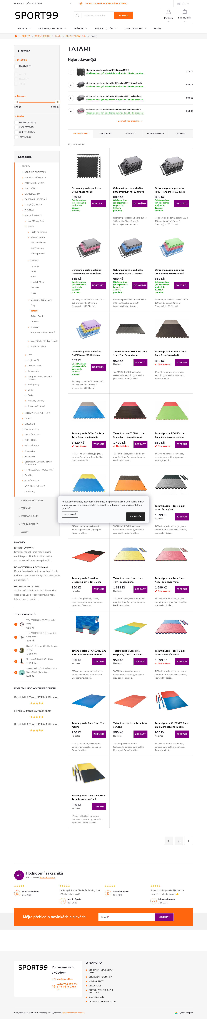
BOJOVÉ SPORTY (33, 215)
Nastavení (70, 514)
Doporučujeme (80, 134)
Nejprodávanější (155, 134)
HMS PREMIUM (27, 122)
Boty (33, 305)
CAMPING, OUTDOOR (32, 500)
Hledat (123, 15)
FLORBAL (29, 210)
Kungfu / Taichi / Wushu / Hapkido (40, 378)
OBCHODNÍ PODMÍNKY (100, 977)
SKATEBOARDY (32, 193)
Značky (24, 531)
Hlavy (33, 293)
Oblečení (35, 327)
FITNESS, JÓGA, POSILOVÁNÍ (39, 469)
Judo (30, 354)
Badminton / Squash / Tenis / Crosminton (38, 463)
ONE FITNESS (26, 132)
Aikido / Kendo (35, 365)
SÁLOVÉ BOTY (32, 445)
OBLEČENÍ (30, 424)
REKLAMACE (95, 985)
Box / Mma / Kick (36, 221)
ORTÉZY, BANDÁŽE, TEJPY (37, 413)
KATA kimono (37, 248)
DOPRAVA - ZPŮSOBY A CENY (28, 3)
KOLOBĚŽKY (31, 188)
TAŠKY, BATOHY (29, 524)
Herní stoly (30, 491)
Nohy (33, 271)
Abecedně (180, 134)
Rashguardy (33, 384)
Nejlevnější (105, 134)
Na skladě (25, 66)
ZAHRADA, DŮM (29, 516)
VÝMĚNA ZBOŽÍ (96, 981)
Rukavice (35, 266)
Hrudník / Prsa (37, 282)
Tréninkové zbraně (36, 406)
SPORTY (26, 166)
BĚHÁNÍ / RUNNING (34, 183)
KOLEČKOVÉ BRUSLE (35, 177)
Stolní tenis (30, 456)
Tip (21, 84)
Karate (31, 226)
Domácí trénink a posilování (31, 567)
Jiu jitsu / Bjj (33, 360)
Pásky (30, 395)
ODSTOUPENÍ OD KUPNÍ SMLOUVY (101, 991)
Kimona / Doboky (36, 400)
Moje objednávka (96, 997)
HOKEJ (28, 418)
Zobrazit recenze (47, 877)
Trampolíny (30, 451)
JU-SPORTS (26, 127)
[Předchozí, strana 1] (179, 841)
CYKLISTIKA (31, 440)
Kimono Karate (38, 237)
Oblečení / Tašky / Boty (41, 299)
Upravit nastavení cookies (73, 1012)
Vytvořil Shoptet (186, 1012)
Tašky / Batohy (38, 316)
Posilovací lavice (38, 346)
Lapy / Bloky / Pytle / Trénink (44, 341)
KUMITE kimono (38, 242)
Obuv (30, 389)
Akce (22, 74)
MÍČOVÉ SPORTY (33, 204)
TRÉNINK (25, 508)
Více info (66, 508)
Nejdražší (130, 134)
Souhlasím (136, 516)
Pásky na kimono (39, 231)
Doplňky (34, 321)
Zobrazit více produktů (129, 121)
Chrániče (35, 260)
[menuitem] (24, 28)
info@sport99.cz (65, 979)
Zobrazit (140, 362)
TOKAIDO (24, 137)
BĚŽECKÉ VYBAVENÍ (24, 548)
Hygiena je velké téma (26, 586)
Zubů (33, 276)
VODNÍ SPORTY (32, 434)
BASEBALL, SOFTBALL (36, 199)
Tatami (34, 310)
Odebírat (164, 917)
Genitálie (35, 287)
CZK (184, 3)
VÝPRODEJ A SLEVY (35, 486)
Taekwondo (33, 371)
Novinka (24, 79)
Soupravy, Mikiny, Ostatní (43, 332)
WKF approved (38, 253)
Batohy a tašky (32, 429)
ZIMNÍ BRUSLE (32, 480)
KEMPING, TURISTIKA (35, 172)
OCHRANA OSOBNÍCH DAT (102, 1001)
